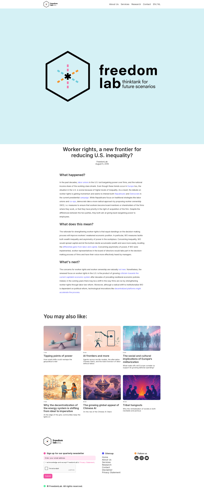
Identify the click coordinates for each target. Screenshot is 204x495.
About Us (114, 4)
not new (122, 269)
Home (105, 457)
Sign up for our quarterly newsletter (65, 453)
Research (136, 4)
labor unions (83, 182)
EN (154, 4)
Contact (147, 4)
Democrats (134, 194)
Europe (131, 186)
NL (159, 4)
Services (125, 4)
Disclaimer (107, 470)
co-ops (73, 201)
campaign (84, 197)
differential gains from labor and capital (80, 247)
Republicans (120, 194)
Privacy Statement (86, 462)
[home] (50, 4)
